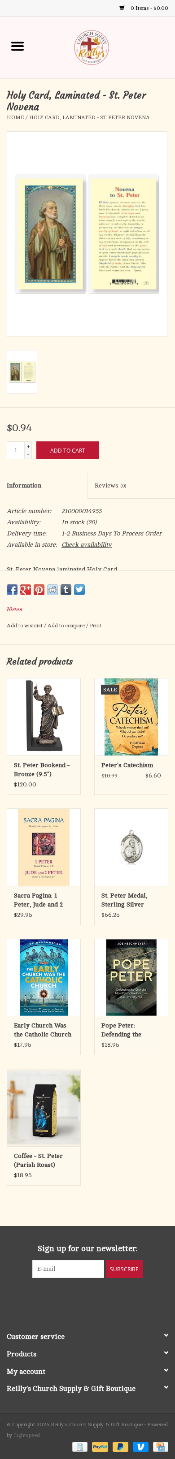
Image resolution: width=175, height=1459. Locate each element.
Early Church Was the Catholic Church (42, 1030)
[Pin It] (39, 589)
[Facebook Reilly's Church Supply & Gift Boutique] (63, 1296)
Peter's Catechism (127, 765)
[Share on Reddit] (52, 589)
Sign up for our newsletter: (88, 1248)
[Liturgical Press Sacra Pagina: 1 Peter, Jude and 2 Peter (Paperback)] (44, 847)
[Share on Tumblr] (66, 589)
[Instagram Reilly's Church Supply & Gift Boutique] (112, 1296)
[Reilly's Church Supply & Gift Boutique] (105, 46)
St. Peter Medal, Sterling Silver (124, 900)
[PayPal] (99, 1446)
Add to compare (67, 625)
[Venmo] (140, 1446)
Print (95, 625)
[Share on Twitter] (79, 589)
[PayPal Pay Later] (119, 1446)
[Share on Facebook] (12, 589)
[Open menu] (17, 46)
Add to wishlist (25, 625)
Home (15, 117)
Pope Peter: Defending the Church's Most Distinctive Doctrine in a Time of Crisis (130, 1030)
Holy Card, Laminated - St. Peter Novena (89, 117)
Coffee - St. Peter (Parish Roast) (38, 1160)
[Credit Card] (159, 1446)
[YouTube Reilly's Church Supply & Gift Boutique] (95, 1296)
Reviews (110, 485)
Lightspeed (27, 1435)
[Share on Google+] (25, 589)
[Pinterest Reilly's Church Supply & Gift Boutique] (79, 1296)
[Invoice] (79, 1446)
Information (24, 485)
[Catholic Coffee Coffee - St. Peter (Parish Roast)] (44, 1107)
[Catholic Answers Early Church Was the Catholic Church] (44, 977)
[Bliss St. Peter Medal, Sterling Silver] (131, 847)
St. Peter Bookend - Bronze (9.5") (42, 769)
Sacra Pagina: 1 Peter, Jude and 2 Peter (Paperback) (40, 900)
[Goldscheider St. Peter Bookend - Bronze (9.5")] (44, 716)
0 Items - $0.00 (148, 8)
